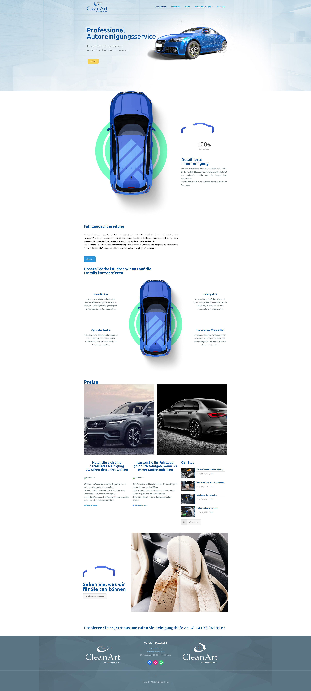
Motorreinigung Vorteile (207, 508)
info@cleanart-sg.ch (156, 652)
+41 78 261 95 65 (210, 628)
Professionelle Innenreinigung (209, 469)
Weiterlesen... (92, 505)
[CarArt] (97, 6)
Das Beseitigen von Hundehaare (210, 482)
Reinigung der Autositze (206, 495)
